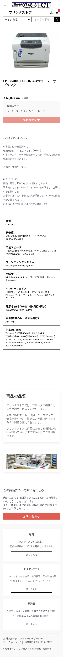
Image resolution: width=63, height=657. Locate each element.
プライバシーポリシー (31, 638)
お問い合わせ (31, 516)
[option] (31, 49)
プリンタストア (20, 12)
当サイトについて (12, 642)
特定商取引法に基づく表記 (38, 642)
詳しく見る (31, 554)
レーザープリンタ (16, 111)
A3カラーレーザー (38, 111)
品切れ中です (31, 120)
